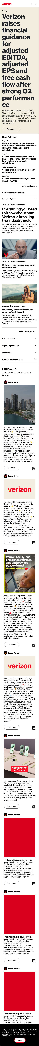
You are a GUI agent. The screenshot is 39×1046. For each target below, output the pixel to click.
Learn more (12, 468)
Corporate (5, 141)
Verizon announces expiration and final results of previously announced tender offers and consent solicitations (19, 159)
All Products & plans (26, 331)
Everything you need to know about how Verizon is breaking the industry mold (19, 215)
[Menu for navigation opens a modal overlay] (36, 4)
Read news (11, 129)
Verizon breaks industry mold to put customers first (18, 170)
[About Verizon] (6, 4)
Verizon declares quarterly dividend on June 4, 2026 (18, 179)
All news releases (28, 186)
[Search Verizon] (31, 4)
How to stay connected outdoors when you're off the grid (17, 310)
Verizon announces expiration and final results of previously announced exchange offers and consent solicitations (19, 146)
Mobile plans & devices (9, 167)
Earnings (4, 11)
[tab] (19, 198)
